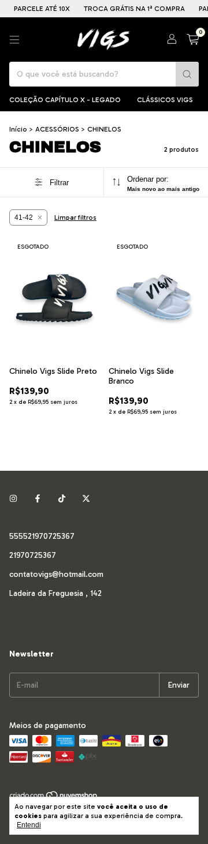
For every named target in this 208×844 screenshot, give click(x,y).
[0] (193, 40)
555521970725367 (42, 536)
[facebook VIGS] (38, 499)
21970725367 (32, 555)
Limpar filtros (75, 217)
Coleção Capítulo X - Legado (65, 100)
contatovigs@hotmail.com (56, 574)
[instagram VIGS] (13, 499)
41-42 (23, 217)
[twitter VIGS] (86, 499)
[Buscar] (187, 74)
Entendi (29, 825)
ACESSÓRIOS (57, 129)
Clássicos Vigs (165, 100)
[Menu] (14, 40)
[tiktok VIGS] (62, 499)
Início (18, 129)
